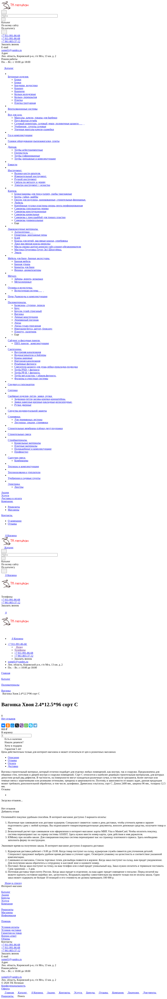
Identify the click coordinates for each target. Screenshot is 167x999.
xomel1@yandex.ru (11, 50)
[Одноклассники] (8, 725)
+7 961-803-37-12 (10, 41)
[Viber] (21, 725)
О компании (15, 520)
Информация (8, 915)
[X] (17, 725)
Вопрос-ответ (8, 936)
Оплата (12, 763)
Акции (5, 894)
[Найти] (4, 32)
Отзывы (12, 523)
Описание (13, 757)
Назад (19, 647)
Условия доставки (11, 930)
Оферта (5, 988)
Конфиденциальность (13, 985)
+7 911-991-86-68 (10, 35)
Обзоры (5, 938)
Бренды (5, 897)
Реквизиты (14, 506)
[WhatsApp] (26, 725)
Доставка (13, 766)
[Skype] (31, 725)
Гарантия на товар (11, 933)
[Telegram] (35, 725)
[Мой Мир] (12, 725)
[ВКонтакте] (3, 725)
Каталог (5, 892)
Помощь (6, 921)
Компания (7, 903)
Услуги (5, 900)
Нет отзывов (8, 718)
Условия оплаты (10, 927)
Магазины (13, 509)
